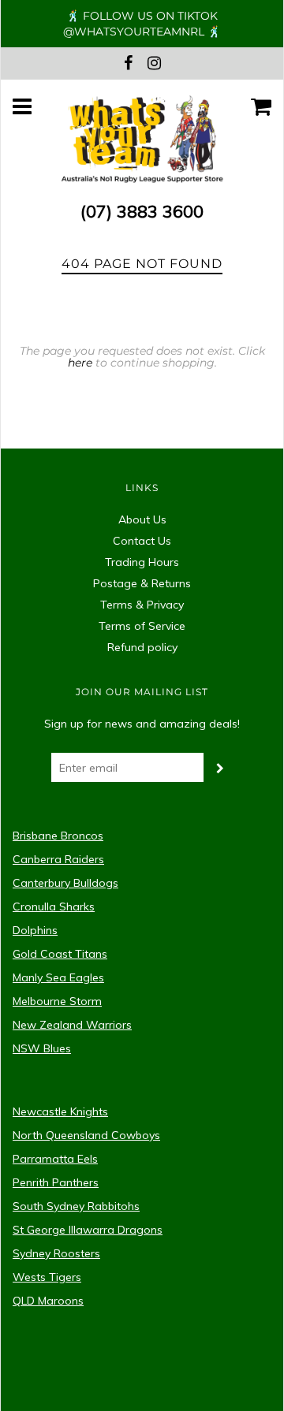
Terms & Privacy (142, 605)
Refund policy (142, 647)
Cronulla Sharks (54, 906)
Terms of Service (142, 626)
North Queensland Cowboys (86, 1135)
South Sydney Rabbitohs (76, 1206)
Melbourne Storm (57, 1001)
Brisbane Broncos (58, 835)
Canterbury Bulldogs (65, 883)
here (80, 363)
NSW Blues (42, 1048)
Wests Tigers (47, 1277)
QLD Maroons (48, 1301)
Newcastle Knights (60, 1111)
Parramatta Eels (55, 1159)
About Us (142, 519)
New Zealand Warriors (72, 1025)
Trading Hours (142, 562)
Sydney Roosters (56, 1253)
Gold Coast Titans (60, 954)
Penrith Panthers (56, 1182)
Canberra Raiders (58, 859)
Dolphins (35, 930)
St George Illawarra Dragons (88, 1230)
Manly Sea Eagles (58, 977)
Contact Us (142, 541)
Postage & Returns (142, 583)
